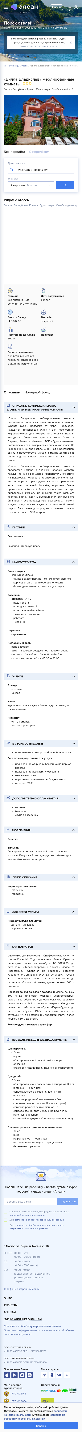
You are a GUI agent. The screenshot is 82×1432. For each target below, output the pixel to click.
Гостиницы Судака (17, 66)
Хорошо (41, 1426)
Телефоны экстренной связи (21, 1289)
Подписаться (68, 1201)
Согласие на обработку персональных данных (32, 1326)
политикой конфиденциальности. (27, 1215)
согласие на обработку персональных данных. (39, 1219)
